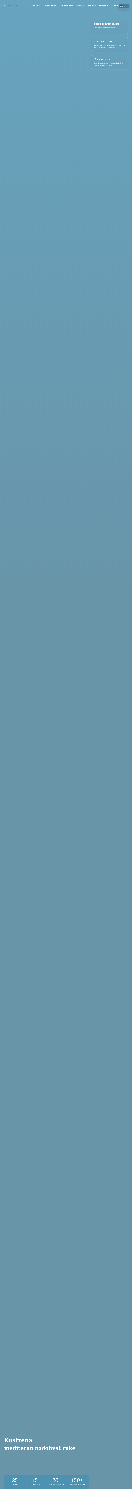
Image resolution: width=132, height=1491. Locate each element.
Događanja (80, 5)
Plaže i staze (36, 5)
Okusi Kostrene (66, 5)
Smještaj (91, 5)
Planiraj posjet (103, 5)
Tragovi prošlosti (50, 5)
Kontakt (116, 5)
